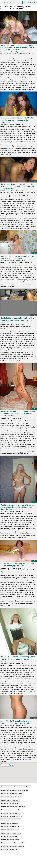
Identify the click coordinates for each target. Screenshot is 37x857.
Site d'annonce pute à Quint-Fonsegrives (13, 806)
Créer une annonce (30, 2)
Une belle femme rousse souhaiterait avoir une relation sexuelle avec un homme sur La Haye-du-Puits (18, 413)
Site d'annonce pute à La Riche (10, 800)
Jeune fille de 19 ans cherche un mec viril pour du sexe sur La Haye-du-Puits (18, 722)
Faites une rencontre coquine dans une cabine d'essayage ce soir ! (17, 565)
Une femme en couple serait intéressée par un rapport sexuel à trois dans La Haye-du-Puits (17, 507)
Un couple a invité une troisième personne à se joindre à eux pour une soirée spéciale (18, 659)
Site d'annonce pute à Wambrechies (11, 816)
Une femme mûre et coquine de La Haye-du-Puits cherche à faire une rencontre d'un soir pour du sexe (18, 47)
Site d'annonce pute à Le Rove (10, 849)
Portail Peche (5, 2)
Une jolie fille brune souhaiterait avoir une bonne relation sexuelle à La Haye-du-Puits (18, 320)
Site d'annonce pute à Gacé (9, 836)
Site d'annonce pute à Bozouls (10, 830)
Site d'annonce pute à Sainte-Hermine (12, 813)
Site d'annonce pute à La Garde (10, 810)
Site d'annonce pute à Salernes (10, 839)
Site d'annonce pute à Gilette (9, 803)
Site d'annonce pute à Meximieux (11, 820)
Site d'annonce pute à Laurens (10, 826)
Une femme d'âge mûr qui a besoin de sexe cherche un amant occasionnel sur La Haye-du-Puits (17, 186)
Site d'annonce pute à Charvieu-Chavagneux (14, 790)
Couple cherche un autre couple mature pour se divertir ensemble (17, 257)
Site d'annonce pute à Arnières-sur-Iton (13, 843)
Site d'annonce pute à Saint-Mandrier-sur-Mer (15, 787)
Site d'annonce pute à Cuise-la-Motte (12, 793)
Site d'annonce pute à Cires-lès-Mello (12, 846)
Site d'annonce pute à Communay (11, 833)
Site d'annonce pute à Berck (9, 823)
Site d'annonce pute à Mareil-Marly (11, 797)
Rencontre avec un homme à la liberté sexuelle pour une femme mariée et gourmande (16, 120)
